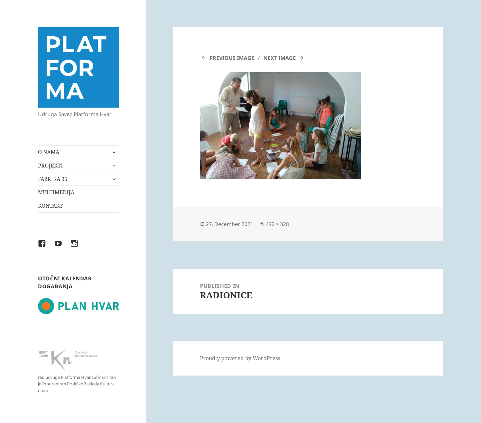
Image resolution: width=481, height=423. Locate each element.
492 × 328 (277, 224)
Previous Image (231, 58)
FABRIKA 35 (52, 179)
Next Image (279, 58)
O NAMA (48, 152)
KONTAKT (50, 205)
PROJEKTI (50, 165)
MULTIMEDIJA (56, 192)
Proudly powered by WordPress (240, 358)
